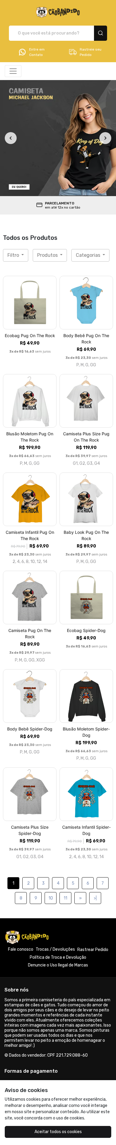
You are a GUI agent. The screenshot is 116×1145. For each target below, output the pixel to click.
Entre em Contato (37, 52)
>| (95, 898)
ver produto (30, 302)
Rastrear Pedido (92, 949)
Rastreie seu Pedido (90, 52)
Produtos (48, 255)
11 (65, 898)
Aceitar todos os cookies (58, 1131)
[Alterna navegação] (13, 71)
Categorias (88, 255)
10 (50, 898)
